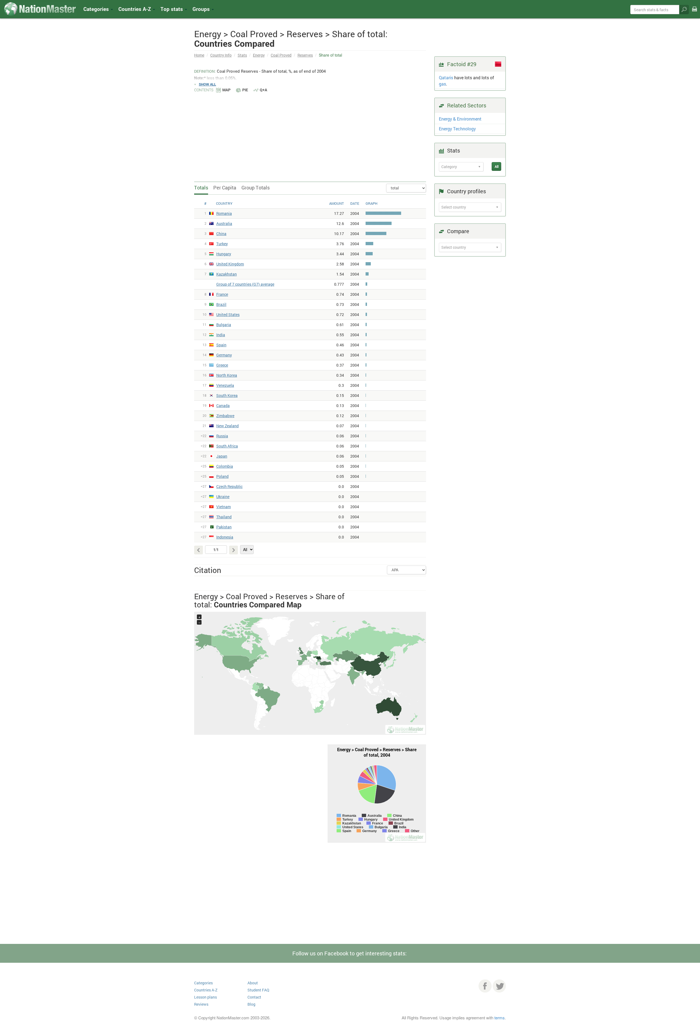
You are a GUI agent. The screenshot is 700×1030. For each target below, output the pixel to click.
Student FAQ (258, 990)
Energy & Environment (460, 119)
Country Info (221, 55)
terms (499, 1017)
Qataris (446, 77)
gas (442, 84)
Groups (201, 8)
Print (694, 12)
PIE (245, 89)
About (252, 982)
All (496, 166)
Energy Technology (457, 128)
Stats (242, 55)
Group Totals (255, 187)
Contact (254, 997)
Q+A (263, 89)
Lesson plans (205, 997)
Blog (251, 1004)
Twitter (499, 986)
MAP (226, 89)
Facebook (485, 986)
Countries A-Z (205, 990)
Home (199, 55)
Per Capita (224, 187)
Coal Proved (281, 55)
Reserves (305, 55)
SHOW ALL (207, 84)
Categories (96, 8)
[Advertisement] (310, 134)
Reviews (201, 1004)
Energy (259, 55)
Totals (201, 187)
